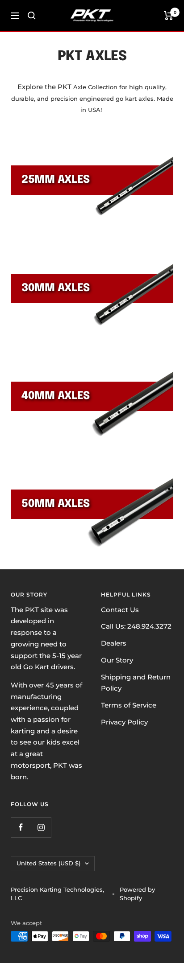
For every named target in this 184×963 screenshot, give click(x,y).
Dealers (113, 643)
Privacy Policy (124, 722)
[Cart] (168, 15)
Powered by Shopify (137, 894)
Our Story (117, 660)
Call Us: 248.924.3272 (136, 626)
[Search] (32, 16)
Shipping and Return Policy (136, 683)
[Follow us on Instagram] (41, 827)
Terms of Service (128, 705)
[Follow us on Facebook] (21, 827)
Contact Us (120, 609)
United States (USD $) (48, 863)
